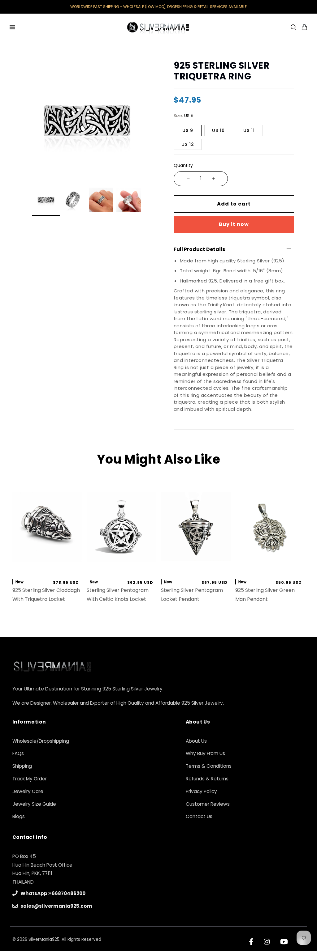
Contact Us (199, 816)
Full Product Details (199, 249)
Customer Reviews (208, 804)
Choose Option (270, 567)
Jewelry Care (27, 791)
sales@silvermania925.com (56, 906)
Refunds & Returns (207, 778)
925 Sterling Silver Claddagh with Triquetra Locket (46, 595)
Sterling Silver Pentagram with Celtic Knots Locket (118, 595)
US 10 (218, 130)
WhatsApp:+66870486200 (52, 893)
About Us (196, 741)
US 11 (249, 130)
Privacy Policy (201, 791)
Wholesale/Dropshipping (40, 741)
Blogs (18, 816)
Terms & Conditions (209, 766)
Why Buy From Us (205, 753)
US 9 (187, 130)
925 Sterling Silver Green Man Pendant (265, 595)
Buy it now (234, 224)
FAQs (18, 753)
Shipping (22, 766)
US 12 (187, 144)
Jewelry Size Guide (34, 804)
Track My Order (29, 778)
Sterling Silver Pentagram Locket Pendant (192, 595)
